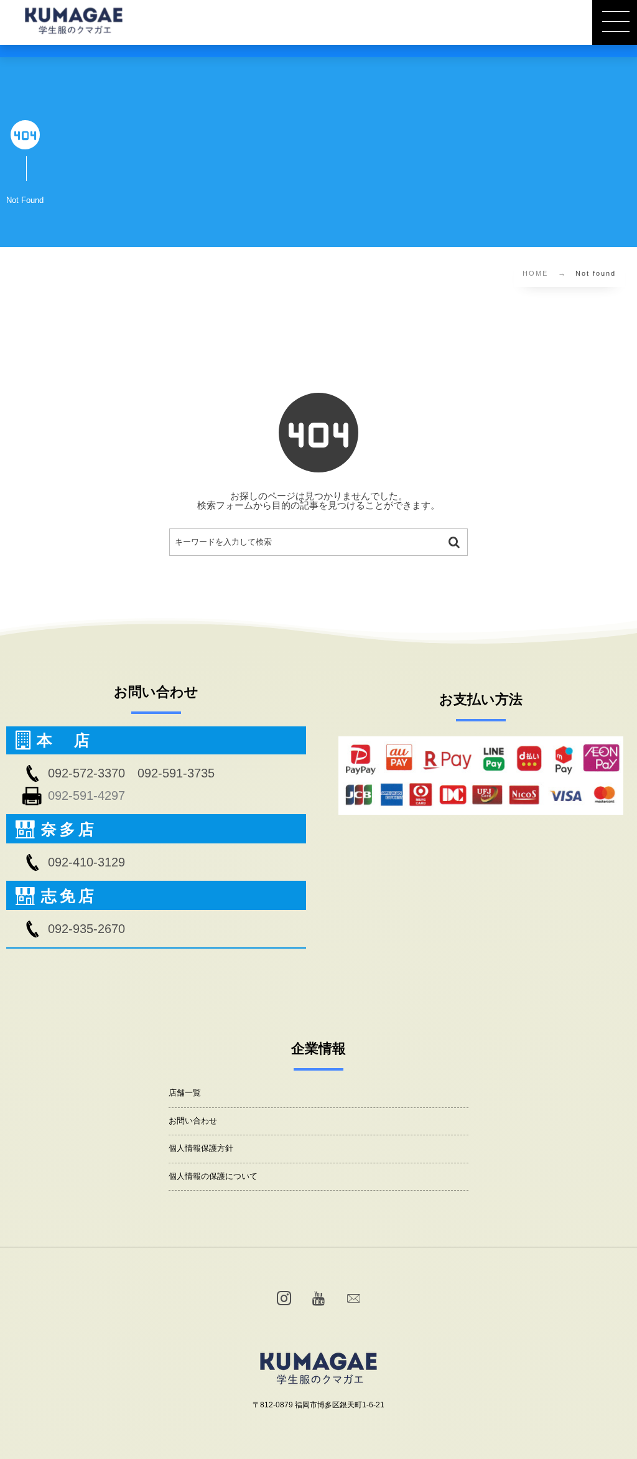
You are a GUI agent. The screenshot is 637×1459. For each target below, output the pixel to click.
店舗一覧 (185, 1093)
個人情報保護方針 (201, 1148)
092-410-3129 (86, 862)
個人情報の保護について (213, 1176)
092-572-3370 (86, 773)
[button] (614, 22)
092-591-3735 (176, 773)
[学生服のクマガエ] (74, 20)
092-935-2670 (86, 929)
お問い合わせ (193, 1121)
